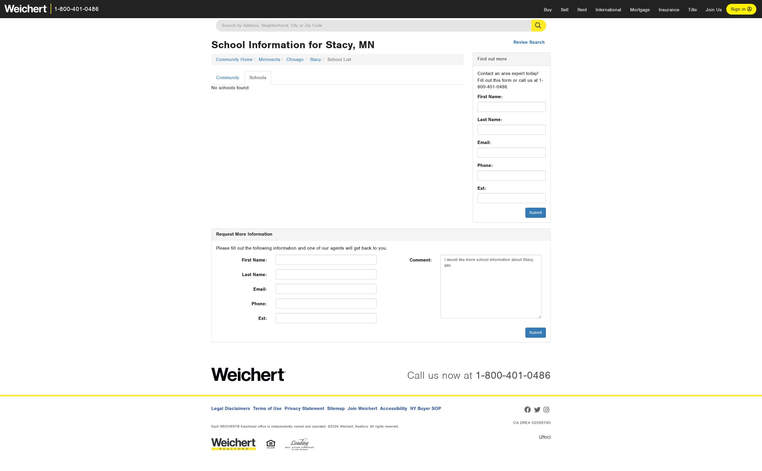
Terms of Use (267, 408)
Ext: (481, 188)
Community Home (234, 59)
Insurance (669, 10)
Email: (484, 142)
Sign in (739, 9)
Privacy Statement (304, 408)
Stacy (315, 59)
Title (692, 10)
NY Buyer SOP (425, 408)
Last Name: (489, 120)
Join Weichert (362, 408)
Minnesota (269, 59)
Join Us (714, 10)
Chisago (295, 59)
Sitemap (336, 408)
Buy (548, 10)
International (608, 10)
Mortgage (640, 10)
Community (227, 78)
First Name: (489, 97)
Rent (582, 10)
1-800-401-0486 (76, 9)
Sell (565, 10)
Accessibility (393, 408)
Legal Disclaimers (230, 408)
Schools (257, 78)
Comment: (421, 260)
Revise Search (529, 42)
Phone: (485, 165)
